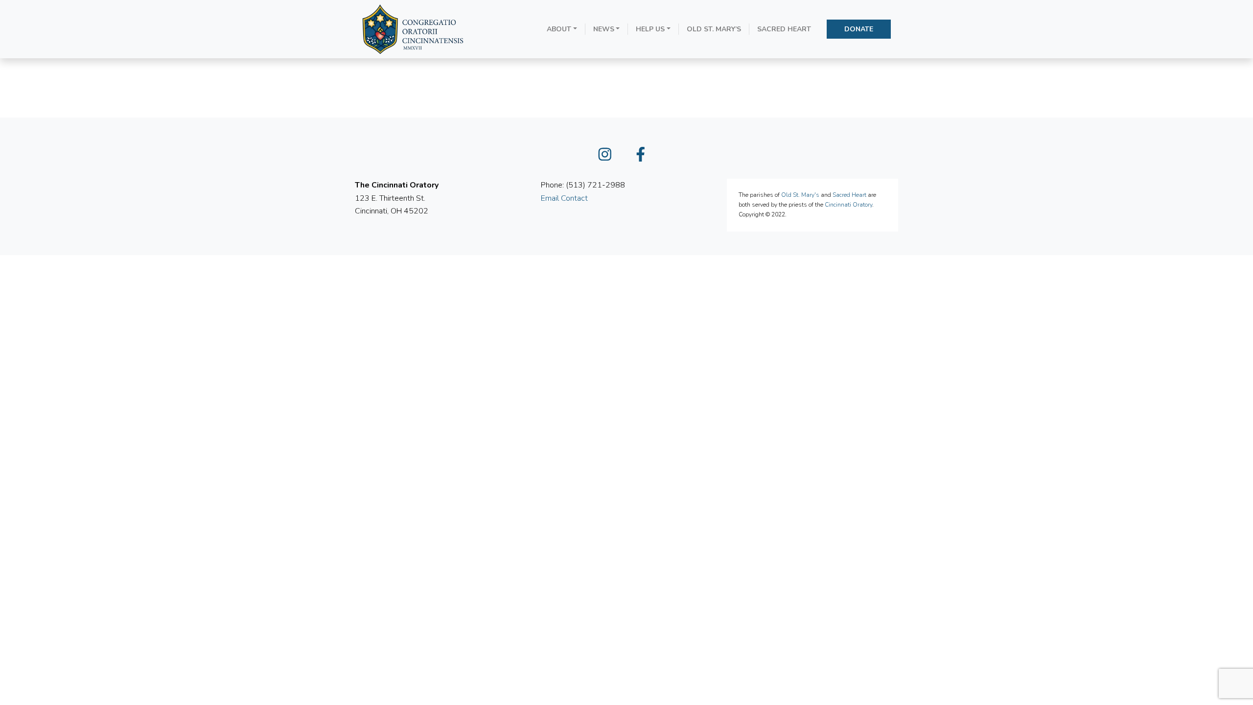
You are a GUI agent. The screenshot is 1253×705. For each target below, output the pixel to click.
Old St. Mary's (800, 195)
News (603, 29)
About (559, 29)
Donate (858, 29)
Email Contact (564, 198)
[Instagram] (609, 157)
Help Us (650, 29)
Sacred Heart (784, 29)
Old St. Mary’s (714, 29)
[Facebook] (644, 157)
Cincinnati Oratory (848, 205)
